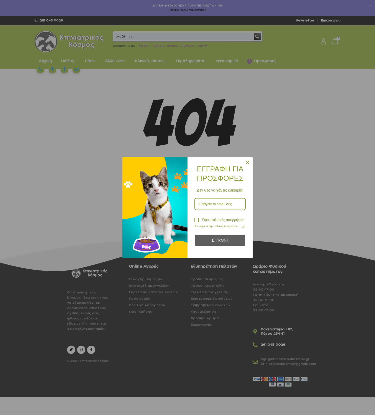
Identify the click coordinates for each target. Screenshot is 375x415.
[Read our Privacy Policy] (243, 226)
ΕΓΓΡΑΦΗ (220, 240)
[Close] (247, 162)
